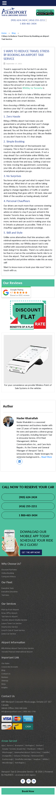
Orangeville (6, 756)
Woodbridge (7, 763)
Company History (8, 576)
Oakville (45, 752)
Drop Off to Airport (9, 613)
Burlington (29, 745)
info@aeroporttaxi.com (11, 711)
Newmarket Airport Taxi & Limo (27, 752)
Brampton (19, 745)
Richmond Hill (37, 756)
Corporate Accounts (9, 667)
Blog (14, 33)
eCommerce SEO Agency (25, 775)
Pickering (25, 756)
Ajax (3, 745)
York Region (19, 763)
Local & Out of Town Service (13, 630)
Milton (40, 749)
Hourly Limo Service (9, 627)
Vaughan (36, 759)
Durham (39, 745)
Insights (4, 687)
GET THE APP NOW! (31, 552)
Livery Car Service (8, 634)
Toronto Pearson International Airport (17, 652)
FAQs (3, 684)
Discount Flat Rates (9, 569)
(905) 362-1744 (29, 711)
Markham (31, 749)
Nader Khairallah (27, 418)
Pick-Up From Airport (10, 609)
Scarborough (7, 759)
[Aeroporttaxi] (14, 11)
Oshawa (17, 756)
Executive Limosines (9, 591)
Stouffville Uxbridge (23, 759)
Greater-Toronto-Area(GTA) (13, 749)
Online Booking (7, 573)
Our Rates (5, 663)
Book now (28, 791)
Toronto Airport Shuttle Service (14, 620)
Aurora (10, 745)
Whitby (45, 759)
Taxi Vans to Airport (9, 616)
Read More (46, 457)
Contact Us (5, 674)
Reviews (4, 677)
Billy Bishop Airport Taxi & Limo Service (17, 648)
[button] (4, 3)
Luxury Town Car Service (11, 623)
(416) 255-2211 (37, 20)
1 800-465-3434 (28, 23)
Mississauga (7, 752)
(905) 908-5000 (21, 708)
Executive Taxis (7, 588)
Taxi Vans (5, 595)
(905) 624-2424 (19, 20)
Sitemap (4, 680)
